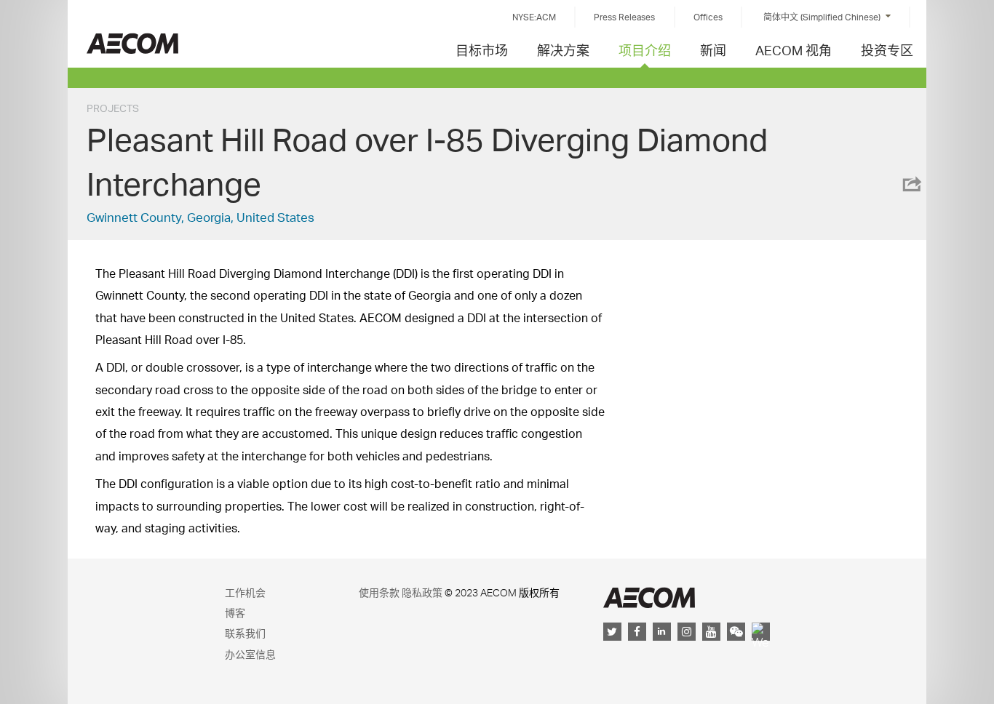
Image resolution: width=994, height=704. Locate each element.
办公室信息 (250, 654)
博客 (235, 613)
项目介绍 (645, 49)
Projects (113, 108)
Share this (911, 184)
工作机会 (245, 592)
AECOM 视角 (793, 49)
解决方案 (563, 49)
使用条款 (379, 592)
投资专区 (887, 49)
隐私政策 (422, 592)
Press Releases (624, 17)
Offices (708, 17)
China (132, 43)
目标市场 (482, 49)
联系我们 (245, 633)
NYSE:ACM (534, 17)
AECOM (649, 597)
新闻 (713, 49)
